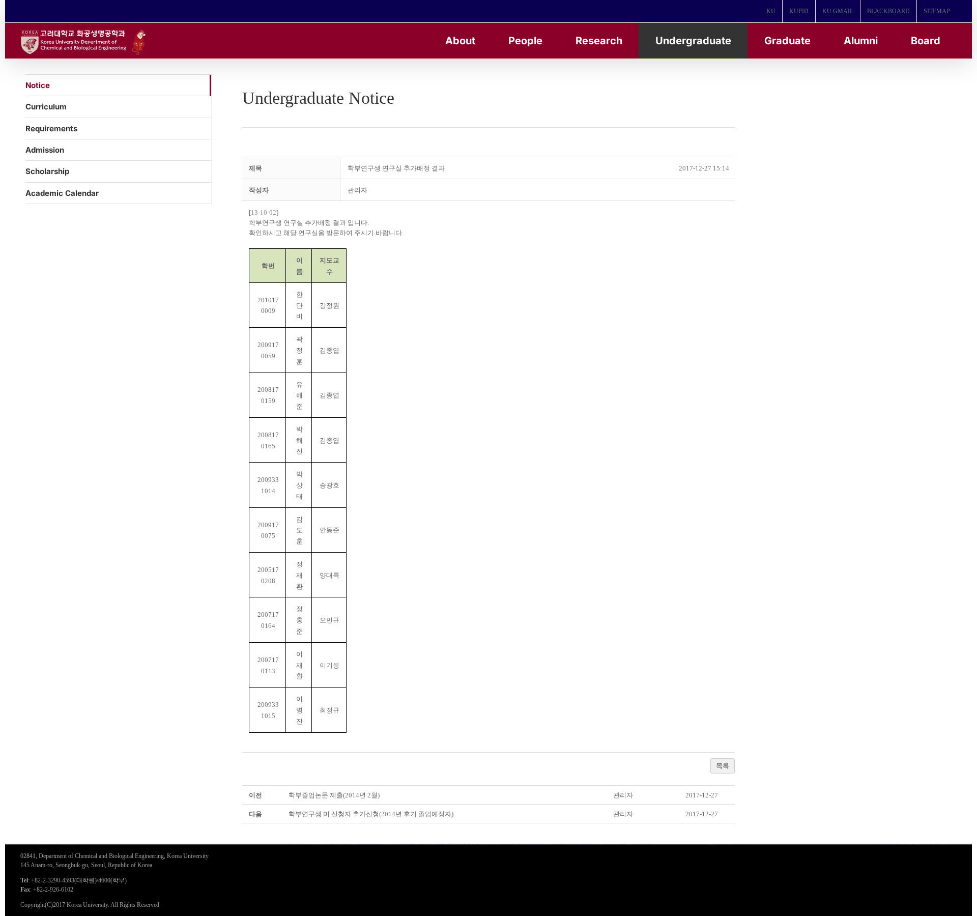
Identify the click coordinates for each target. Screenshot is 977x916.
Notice (37, 85)
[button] (357, 190)
